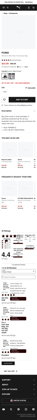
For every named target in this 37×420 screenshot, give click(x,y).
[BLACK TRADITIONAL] (5, 76)
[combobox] (18, 271)
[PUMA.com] (19, 8)
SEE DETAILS (29, 2)
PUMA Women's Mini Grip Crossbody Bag (6, 286)
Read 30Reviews (16, 60)
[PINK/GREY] (11, 76)
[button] (7, 241)
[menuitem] (4, 409)
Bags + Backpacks (11, 13)
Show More (8, 363)
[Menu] (4, 8)
